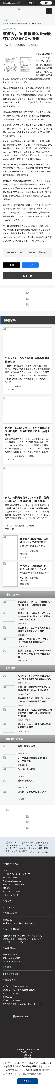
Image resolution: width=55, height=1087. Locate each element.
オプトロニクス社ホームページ (16, 986)
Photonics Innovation (12, 881)
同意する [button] (27, 1081)
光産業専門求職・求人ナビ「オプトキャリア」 (23, 935)
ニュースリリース (17, 82)
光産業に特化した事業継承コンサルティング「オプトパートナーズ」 (22, 940)
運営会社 (27, 1054)
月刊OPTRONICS (10, 954)
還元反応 (43, 252)
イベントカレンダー (11, 891)
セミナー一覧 (8, 907)
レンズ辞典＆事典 (10, 973)
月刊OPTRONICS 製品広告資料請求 (18, 923)
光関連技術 (20, 44)
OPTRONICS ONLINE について (27, 1049)
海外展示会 (7, 888)
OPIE (5, 870)
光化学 (23, 252)
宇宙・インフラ (21, 386)
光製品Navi (7, 919)
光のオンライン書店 (11, 958)
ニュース (8, 44)
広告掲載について (28, 1052)
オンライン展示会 (10, 895)
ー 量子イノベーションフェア (16, 874)
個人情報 (27, 1057)
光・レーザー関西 (10, 877)
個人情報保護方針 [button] (32, 1074)
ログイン (32, 2)
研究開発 (32, 44)
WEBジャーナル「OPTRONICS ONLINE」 (20, 989)
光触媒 (32, 252)
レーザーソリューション (13, 884)
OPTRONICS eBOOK (11, 961)
